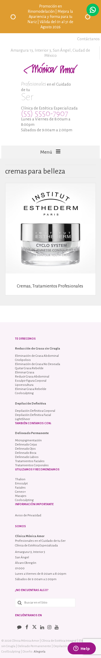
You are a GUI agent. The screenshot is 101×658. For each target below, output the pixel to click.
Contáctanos (88, 39)
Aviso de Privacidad (28, 515)
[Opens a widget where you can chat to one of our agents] (81, 648)
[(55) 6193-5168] (92, 10)
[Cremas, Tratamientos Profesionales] (50, 228)
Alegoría (39, 651)
